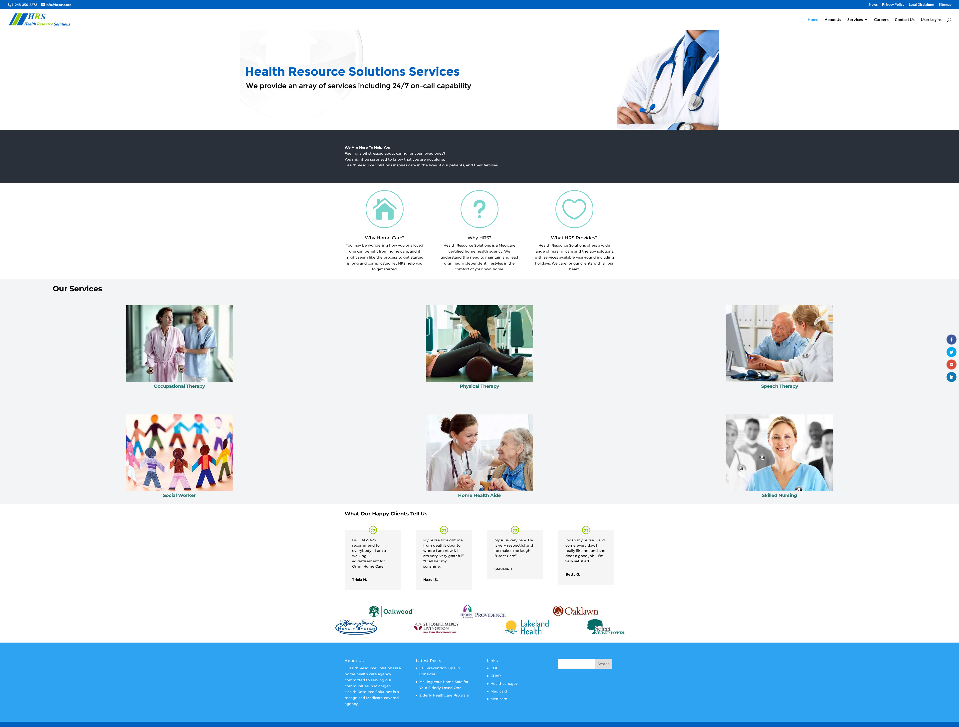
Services (855, 20)
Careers (881, 20)
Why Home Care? (385, 238)
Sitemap (945, 4)
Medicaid (498, 691)
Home (813, 20)
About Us (833, 20)
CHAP (495, 676)
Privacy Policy (893, 4)
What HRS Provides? (574, 238)
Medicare (498, 699)
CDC (494, 668)
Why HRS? (479, 238)
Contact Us (905, 20)
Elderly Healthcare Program (444, 695)
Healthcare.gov (504, 683)
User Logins (931, 20)
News (873, 4)
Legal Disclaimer (921, 4)
